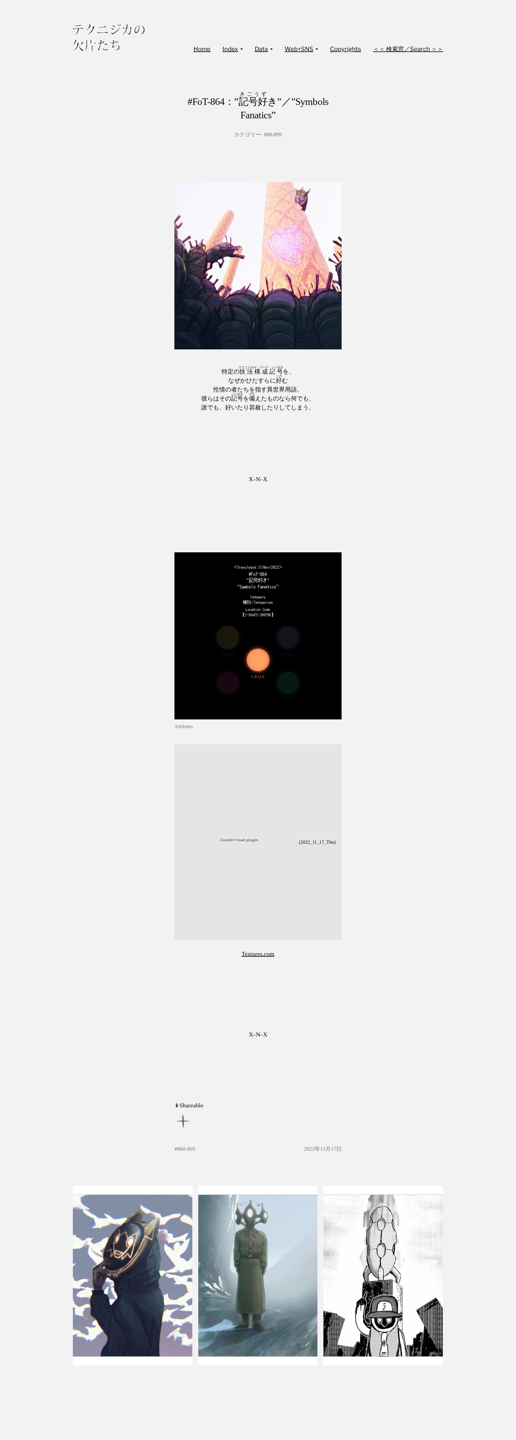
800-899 (273, 134)
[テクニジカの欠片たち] (109, 37)
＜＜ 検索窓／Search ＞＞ (408, 49)
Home (202, 49)
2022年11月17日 (323, 1149)
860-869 (186, 1149)
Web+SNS (299, 49)
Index (230, 49)
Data (261, 49)
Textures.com (258, 953)
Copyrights (345, 49)
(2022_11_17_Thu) (317, 842)
